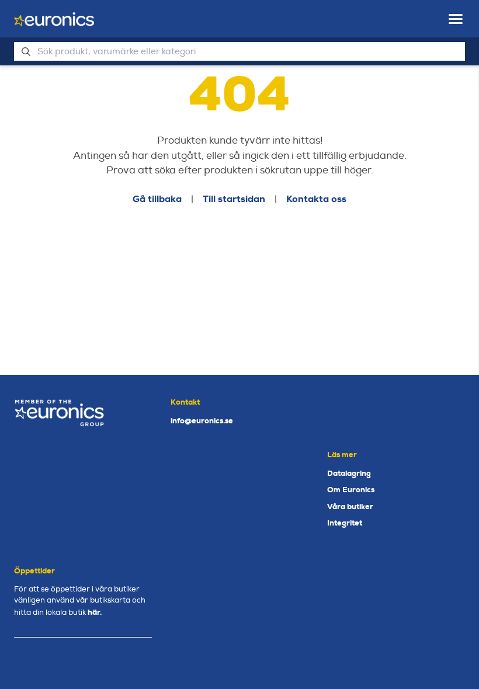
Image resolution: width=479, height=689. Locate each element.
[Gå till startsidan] (54, 19)
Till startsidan (234, 199)
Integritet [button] (344, 523)
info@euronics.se (202, 421)
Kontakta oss (316, 199)
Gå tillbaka (157, 199)
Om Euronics (350, 490)
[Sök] (25, 51)
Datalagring (349, 473)
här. (95, 612)
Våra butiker (350, 506)
